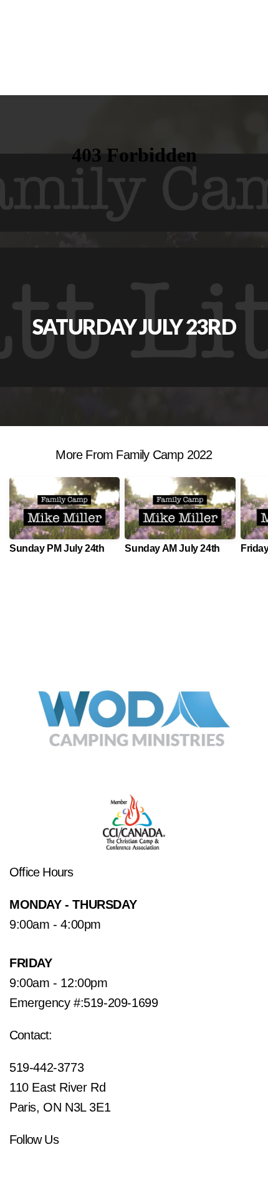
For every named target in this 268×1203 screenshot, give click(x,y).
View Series (134, 598)
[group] (64, 520)
